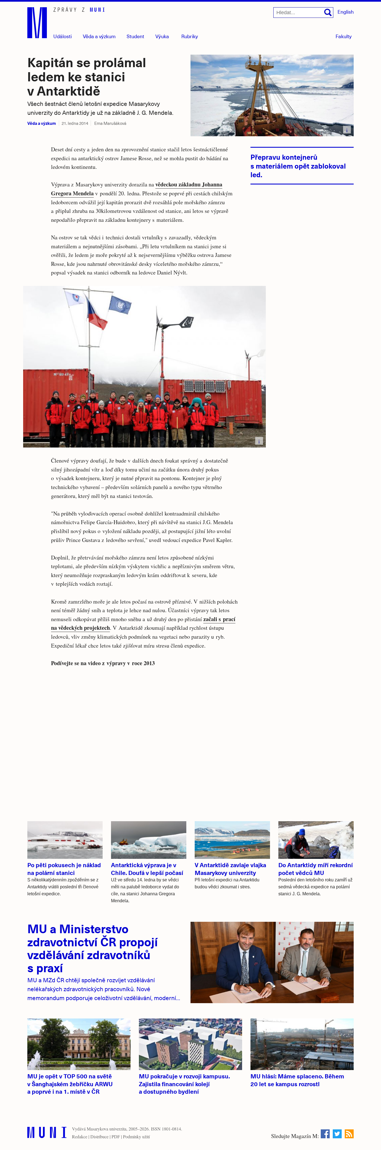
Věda (99, 36)
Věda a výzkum (41, 123)
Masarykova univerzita (106, 1129)
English (345, 11)
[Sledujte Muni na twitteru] (337, 1133)
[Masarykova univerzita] (46, 1134)
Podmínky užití (136, 1136)
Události (62, 36)
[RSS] (349, 1133)
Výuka (162, 36)
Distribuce (99, 1136)
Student (135, 36)
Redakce (79, 1136)
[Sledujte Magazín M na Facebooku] (325, 1133)
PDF (116, 1136)
